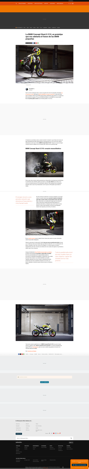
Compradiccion (60, 450)
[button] (32, 88)
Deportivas (30, 3)
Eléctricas (27, 430)
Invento (34, 27)
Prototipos (31, 354)
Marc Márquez (60, 3)
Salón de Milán (45, 354)
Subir (70, 442)
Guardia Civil (54, 27)
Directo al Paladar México (43, 460)
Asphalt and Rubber (32, 351)
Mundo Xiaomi (18, 453)
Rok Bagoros (35, 347)
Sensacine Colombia (36, 461)
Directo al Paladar (43, 447)
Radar (31, 27)
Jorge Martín (45, 27)
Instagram (72, 3)
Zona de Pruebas (22, 3)
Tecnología (28, 425)
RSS (58, 433)
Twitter (69, 3)
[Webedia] (71, 0)
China (24, 27)
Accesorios (52, 3)
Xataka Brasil (18, 461)
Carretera (58, 27)
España (49, 27)
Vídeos (37, 423)
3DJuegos (25, 447)
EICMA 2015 (51, 354)
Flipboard (36, 43)
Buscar (71, 438)
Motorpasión (51, 447)
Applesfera (17, 450)
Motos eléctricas (38, 3)
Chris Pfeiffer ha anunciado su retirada (43, 252)
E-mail (38, 43)
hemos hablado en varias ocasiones (46, 94)
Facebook (70, 3)
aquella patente (31, 238)
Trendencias (60, 447)
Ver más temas (18, 433)
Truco (41, 27)
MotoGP (46, 3)
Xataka (17, 447)
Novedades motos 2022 (39, 431)
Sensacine (34, 447)
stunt (40, 354)
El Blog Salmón (69, 447)
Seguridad (17, 425)
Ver (45, 382)
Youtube (54, 433)
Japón (28, 27)
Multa (38, 27)
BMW (36, 354)
